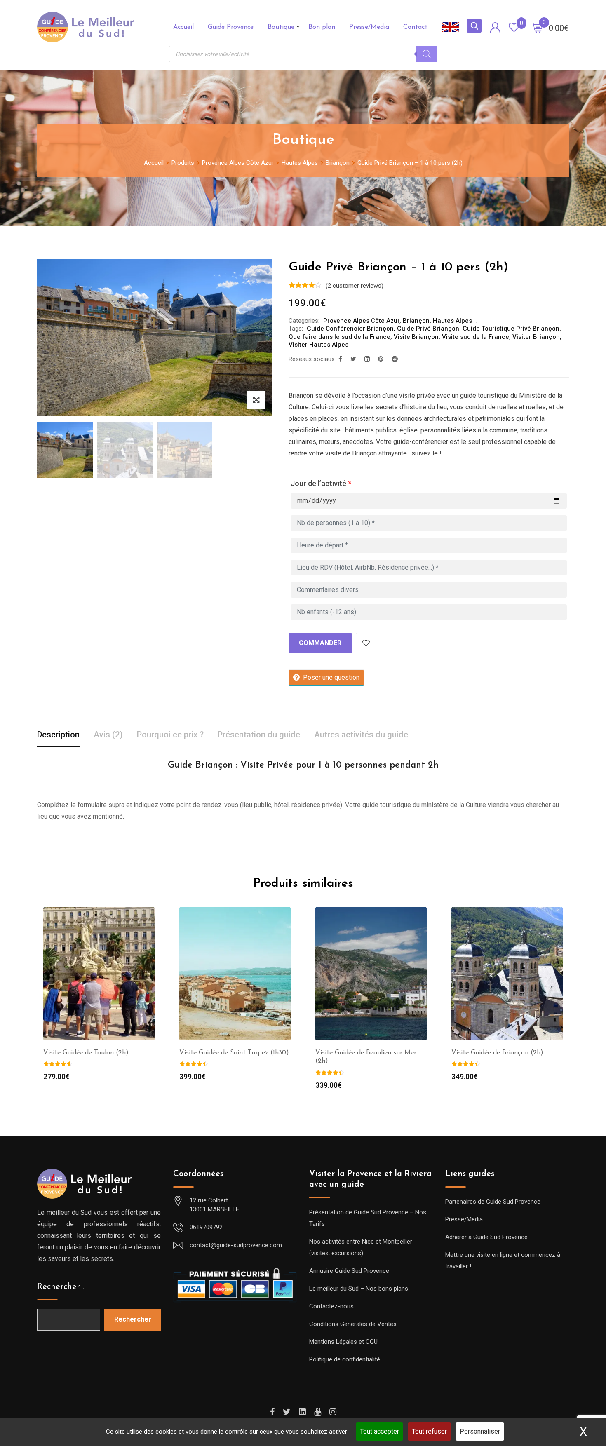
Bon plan (321, 27)
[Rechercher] (426, 54)
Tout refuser (429, 1431)
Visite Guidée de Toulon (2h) (86, 1052)
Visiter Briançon (536, 336)
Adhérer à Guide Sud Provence (486, 1237)
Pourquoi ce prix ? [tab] (170, 734)
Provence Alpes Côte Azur (361, 320)
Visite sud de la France (475, 336)
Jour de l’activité (321, 483)
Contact (415, 27)
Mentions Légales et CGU (343, 1341)
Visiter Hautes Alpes (318, 344)
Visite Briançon (416, 336)
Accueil (183, 27)
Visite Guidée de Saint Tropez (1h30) (234, 1052)
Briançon (416, 320)
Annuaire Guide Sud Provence (349, 1271)
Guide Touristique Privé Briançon (511, 328)
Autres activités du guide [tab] (361, 734)
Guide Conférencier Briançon (350, 328)
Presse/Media (369, 27)
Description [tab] (58, 734)
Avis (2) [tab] (108, 734)
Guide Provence (231, 27)
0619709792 (206, 1227)
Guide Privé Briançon (428, 328)
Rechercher (132, 1319)
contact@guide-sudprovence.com (236, 1245)
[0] (537, 27)
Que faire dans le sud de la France (339, 336)
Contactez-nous (331, 1306)
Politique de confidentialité (344, 1359)
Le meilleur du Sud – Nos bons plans (358, 1288)
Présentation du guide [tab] (259, 734)
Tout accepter (379, 1431)
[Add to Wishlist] (366, 643)
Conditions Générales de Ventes (353, 1324)
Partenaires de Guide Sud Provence (492, 1201)
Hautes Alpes (452, 320)
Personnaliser (480, 1431)
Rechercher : (60, 1287)
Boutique (281, 27)
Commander (320, 643)
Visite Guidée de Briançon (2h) (497, 1052)
